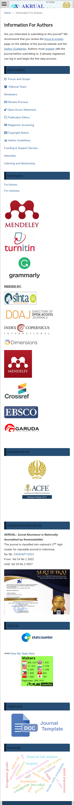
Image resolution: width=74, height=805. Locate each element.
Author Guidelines (15, 48)
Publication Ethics (19, 117)
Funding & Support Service (21, 148)
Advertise (10, 155)
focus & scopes (53, 38)
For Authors (10, 184)
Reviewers (10, 94)
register (50, 48)
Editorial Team (17, 86)
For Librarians (12, 190)
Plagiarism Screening (21, 125)
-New (31, 653)
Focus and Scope (18, 79)
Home (7, 12)
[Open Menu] (4, 4)
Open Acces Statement (21, 109)
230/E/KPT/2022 (24, 554)
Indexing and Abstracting (19, 163)
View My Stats (19, 653)
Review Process (18, 102)
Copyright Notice (18, 132)
